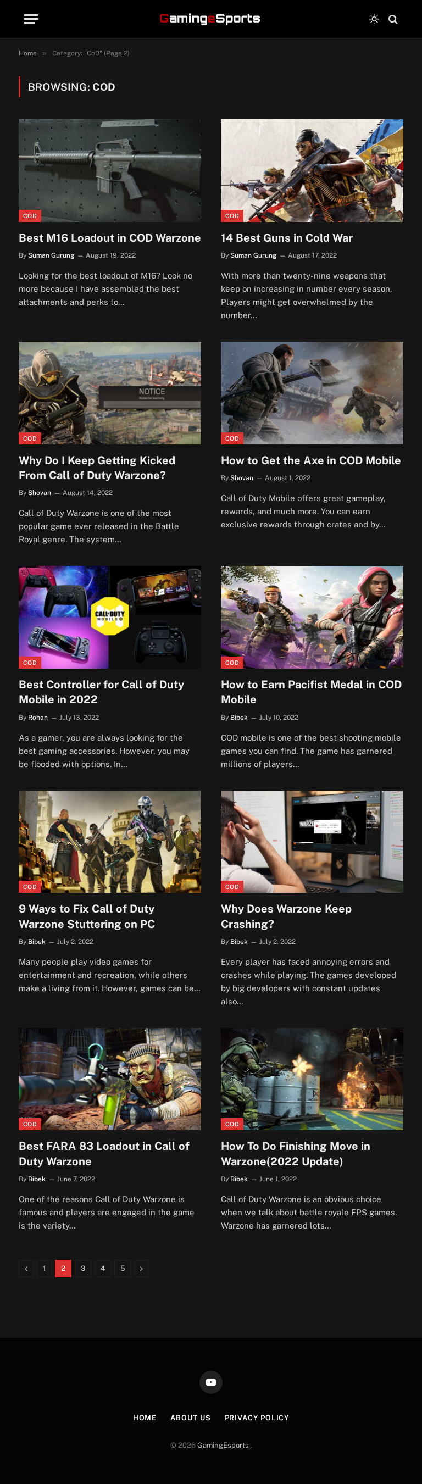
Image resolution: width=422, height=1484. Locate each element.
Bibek (239, 717)
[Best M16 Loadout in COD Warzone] (110, 170)
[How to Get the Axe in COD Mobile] (312, 393)
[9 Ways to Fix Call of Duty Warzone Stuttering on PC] (110, 842)
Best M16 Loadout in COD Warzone (110, 237)
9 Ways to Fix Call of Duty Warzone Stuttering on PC (87, 916)
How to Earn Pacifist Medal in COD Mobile (311, 692)
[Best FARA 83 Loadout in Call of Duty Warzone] (110, 1079)
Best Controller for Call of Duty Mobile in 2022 (101, 692)
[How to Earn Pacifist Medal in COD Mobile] (312, 617)
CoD (30, 216)
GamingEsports (224, 1445)
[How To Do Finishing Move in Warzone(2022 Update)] (312, 1079)
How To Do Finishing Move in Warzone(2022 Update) (295, 1154)
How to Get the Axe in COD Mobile (311, 460)
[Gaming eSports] (211, 19)
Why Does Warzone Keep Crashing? (286, 916)
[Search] (392, 19)
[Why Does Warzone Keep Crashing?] (312, 842)
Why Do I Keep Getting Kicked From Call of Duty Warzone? (97, 468)
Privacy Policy (257, 1418)
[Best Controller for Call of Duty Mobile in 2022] (110, 617)
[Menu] (31, 19)
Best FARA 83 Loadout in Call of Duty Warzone (104, 1154)
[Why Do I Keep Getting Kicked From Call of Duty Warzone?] (110, 393)
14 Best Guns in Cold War (287, 237)
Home (145, 1418)
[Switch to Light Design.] (374, 19)
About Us (190, 1418)
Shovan (39, 493)
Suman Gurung (51, 255)
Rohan (38, 717)
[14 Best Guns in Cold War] (312, 170)
